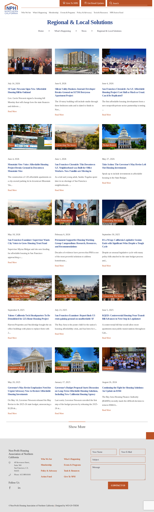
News (84, 31)
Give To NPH (69, 477)
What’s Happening (62, 31)
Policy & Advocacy (49, 471)
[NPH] (11, 8)
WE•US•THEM (72, 505)
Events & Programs (72, 465)
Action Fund (46, 477)
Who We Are (46, 459)
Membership (46, 465)
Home (41, 31)
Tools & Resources (71, 471)
